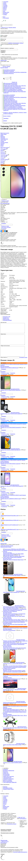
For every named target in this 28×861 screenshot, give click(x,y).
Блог (4, 11)
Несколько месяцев (7, 320)
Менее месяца (6, 319)
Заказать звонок (12, 27)
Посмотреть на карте (11, 823)
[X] (7, 231)
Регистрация (6, 17)
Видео (2, 164)
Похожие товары (4, 159)
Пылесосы (11, 73)
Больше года (6, 317)
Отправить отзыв (23, 357)
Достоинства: (4, 322)
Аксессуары (3, 156)
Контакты (5, 13)
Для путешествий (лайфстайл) (10, 782)
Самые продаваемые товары (7, 545)
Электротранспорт (17, 86)
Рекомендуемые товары (8, 789)
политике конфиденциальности (20, 852)
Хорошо (2, 854)
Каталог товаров (6, 66)
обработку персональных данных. (15, 43)
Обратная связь (4, 840)
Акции (4, 2)
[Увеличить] (13, 198)
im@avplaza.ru (23, 818)
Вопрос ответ (6, 12)
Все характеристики (5, 203)
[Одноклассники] (3, 231)
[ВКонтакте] (1, 231)
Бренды (5, 8)
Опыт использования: (5, 314)
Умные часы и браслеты (20, 85)
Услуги (4, 9)
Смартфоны (12, 69)
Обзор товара (3, 148)
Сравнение (12, 373)
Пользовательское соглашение (7, 832)
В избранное (4, 374)
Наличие (2, 161)
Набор (2, 150)
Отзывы (5, 14)
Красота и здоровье (17, 89)
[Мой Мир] (5, 231)
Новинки (5, 786)
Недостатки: (3, 334)
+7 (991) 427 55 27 (5, 27)
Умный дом (14, 82)
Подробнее (3, 371)
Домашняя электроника (20, 88)
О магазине (5, 1)
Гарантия (5, 6)
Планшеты (11, 71)
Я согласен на (13, 43)
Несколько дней (6, 316)
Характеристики (4, 155)
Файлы (2, 162)
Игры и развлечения (18, 90)
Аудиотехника (14, 84)
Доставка (5, 5)
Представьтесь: (4, 357)
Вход (4, 16)
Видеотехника (14, 83)
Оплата (4, 4)
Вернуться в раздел (5, 147)
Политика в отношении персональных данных (6, 830)
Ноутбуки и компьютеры (20, 72)
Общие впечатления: (5, 345)
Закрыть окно (4, 60)
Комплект (3, 152)
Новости (5, 7)
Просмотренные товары (6, 546)
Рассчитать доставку (6, 227)
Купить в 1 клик (5, 226)
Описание (3, 153)
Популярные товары (7, 787)
